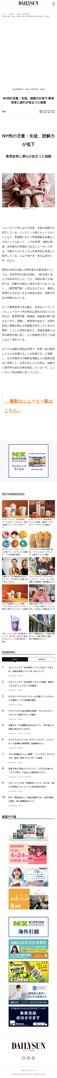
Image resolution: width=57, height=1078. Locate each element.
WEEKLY (41, 659)
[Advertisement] (28, 49)
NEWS (11, 14)
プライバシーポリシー (28, 1070)
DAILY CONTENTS (22, 14)
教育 (4, 111)
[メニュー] (53, 3)
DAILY (14, 659)
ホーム (4, 14)
